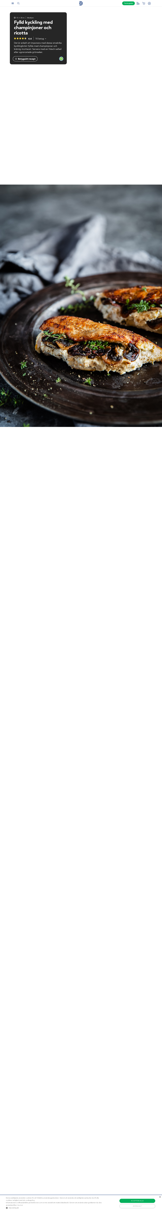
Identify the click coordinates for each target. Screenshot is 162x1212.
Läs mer (20, 1205)
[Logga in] (149, 3)
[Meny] (12, 3)
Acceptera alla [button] (137, 1201)
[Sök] (18, 3)
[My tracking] (138, 3)
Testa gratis (128, 3)
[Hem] (81, 3)
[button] (55, 1208)
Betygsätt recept (26, 58)
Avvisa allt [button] (137, 1206)
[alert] (81, 1203)
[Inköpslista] (143, 3)
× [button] (160, 1197)
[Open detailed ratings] (45, 38)
